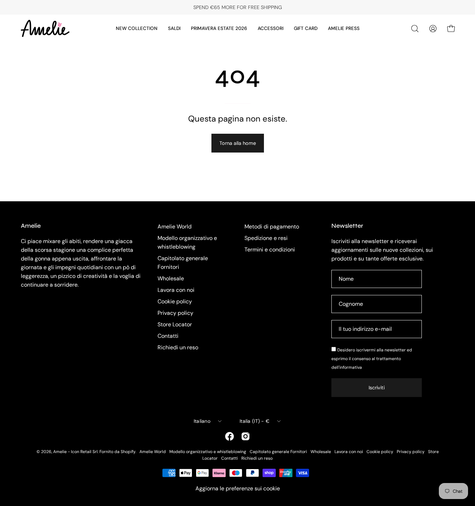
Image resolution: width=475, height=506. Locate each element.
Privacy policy (175, 313)
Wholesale (171, 278)
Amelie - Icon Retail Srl (75, 451)
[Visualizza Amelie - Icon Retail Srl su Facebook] (229, 436)
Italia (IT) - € (254, 421)
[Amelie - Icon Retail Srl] (45, 28)
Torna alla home (237, 143)
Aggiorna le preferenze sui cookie (237, 488)
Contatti (168, 336)
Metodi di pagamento (271, 226)
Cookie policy (175, 301)
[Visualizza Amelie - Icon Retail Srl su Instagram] (245, 436)
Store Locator (175, 324)
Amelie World (175, 226)
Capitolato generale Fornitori (278, 451)
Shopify (128, 451)
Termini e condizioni (269, 249)
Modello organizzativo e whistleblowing (207, 451)
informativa (350, 367)
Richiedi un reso (178, 347)
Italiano (202, 421)
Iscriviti (377, 387)
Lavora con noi (176, 290)
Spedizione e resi (266, 238)
